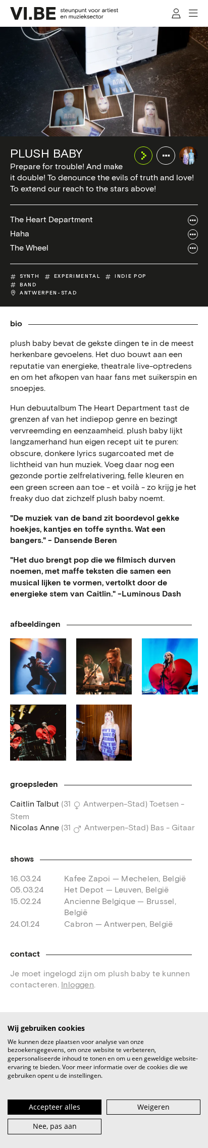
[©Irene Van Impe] (170, 666)
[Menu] (193, 13)
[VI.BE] (64, 13)
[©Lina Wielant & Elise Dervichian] (104, 733)
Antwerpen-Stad (48, 293)
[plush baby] (188, 155)
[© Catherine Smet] (104, 666)
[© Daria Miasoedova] (38, 666)
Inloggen (77, 985)
